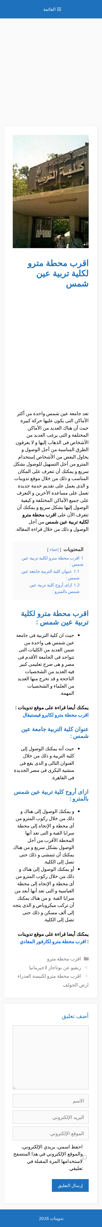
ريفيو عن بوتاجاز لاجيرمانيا (55, 967)
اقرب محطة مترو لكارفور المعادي (53, 941)
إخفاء (54, 549)
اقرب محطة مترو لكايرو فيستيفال (56, 714)
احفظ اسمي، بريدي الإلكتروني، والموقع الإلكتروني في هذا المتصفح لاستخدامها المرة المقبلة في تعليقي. (48, 1157)
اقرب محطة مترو (64, 958)
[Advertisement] (51, 69)
